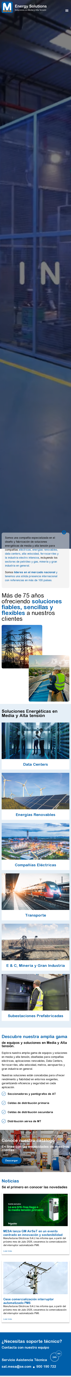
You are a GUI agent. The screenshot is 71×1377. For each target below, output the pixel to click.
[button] (66, 10)
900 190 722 (46, 1366)
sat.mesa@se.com (16, 1366)
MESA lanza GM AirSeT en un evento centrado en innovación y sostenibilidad (33, 1233)
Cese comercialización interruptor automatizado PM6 (28, 1301)
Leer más (7, 1251)
